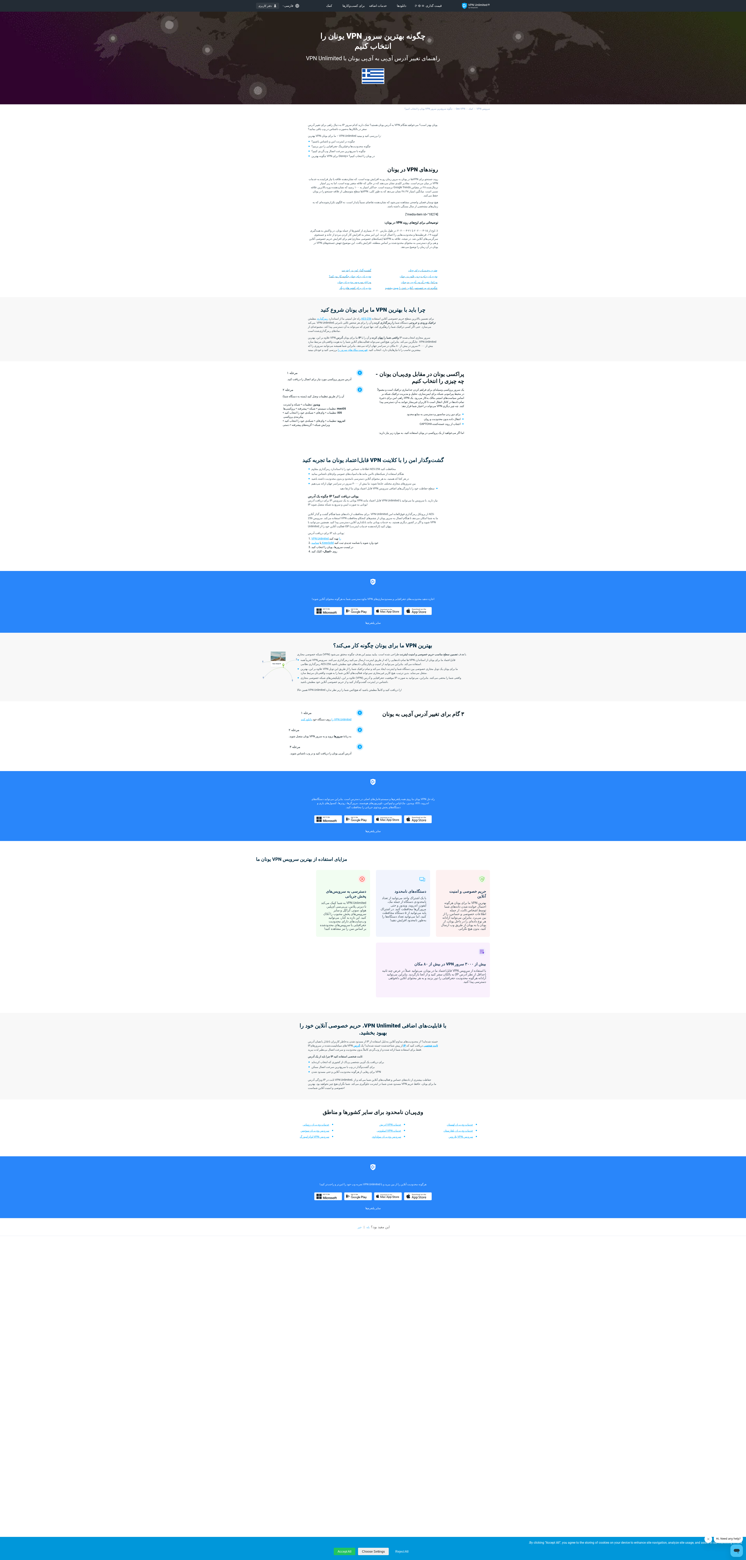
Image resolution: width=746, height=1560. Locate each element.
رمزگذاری (322, 318)
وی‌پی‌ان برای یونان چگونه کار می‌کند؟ (350, 276)
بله (368, 1227)
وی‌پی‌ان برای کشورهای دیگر (355, 287)
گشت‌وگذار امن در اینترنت (356, 270)
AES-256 (366, 318)
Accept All (344, 1551)
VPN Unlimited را (326, 538)
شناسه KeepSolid (322, 542)
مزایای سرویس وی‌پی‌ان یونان (354, 282)
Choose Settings (373, 1551)
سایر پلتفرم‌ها (373, 622)
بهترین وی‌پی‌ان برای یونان (422, 270)
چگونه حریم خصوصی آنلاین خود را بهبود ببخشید (411, 287)
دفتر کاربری (265, 5)
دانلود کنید (306, 719)
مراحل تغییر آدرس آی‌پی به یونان (419, 282)
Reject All (402, 1551)
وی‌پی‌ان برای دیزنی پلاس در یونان (418, 276)
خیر (360, 1227)
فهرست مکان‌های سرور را (353, 349)
